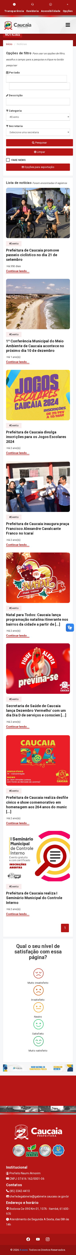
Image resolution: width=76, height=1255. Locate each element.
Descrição (15, 95)
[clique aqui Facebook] (28, 1239)
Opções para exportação (39, 167)
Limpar (40, 151)
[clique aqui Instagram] (47, 1239)
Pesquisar (41, 142)
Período (14, 72)
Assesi (23, 1249)
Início (9, 44)
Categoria (15, 110)
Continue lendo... (17, 271)
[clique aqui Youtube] (38, 1239)
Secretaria (15, 126)
